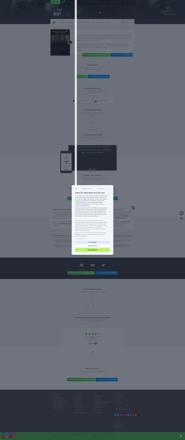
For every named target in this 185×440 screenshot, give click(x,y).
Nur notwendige (92, 242)
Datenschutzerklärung (93, 216)
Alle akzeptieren (92, 250)
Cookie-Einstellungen (92, 245)
